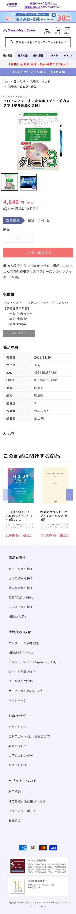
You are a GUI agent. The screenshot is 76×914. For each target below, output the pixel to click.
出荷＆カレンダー (20, 755)
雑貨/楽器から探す (21, 597)
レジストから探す (20, 607)
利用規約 (14, 791)
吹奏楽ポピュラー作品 (22, 86)
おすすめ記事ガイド (22, 671)
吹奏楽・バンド (40, 81)
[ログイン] (47, 29)
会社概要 (14, 820)
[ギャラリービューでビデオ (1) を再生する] (28, 182)
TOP (6, 81)
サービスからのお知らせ (25, 691)
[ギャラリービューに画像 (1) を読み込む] (9, 182)
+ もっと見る (19, 333)
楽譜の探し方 (17, 746)
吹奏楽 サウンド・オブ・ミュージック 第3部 (53, 515)
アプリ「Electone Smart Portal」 (33, 662)
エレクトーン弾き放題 (23, 643)
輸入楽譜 (23, 55)
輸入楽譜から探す (20, 588)
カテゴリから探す (20, 569)
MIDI (68, 55)
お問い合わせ (17, 765)
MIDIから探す (17, 616)
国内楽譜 (7, 55)
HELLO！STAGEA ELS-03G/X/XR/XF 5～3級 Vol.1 (19, 515)
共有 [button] (11, 433)
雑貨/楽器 (38, 55)
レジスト (53, 55)
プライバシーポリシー (23, 811)
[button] (67, 29)
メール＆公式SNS (20, 681)
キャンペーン (17, 700)
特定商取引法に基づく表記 (26, 801)
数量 (6, 229)
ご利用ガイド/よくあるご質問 (29, 736)
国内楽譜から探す (20, 578)
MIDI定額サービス (21, 652)
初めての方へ (17, 727)
